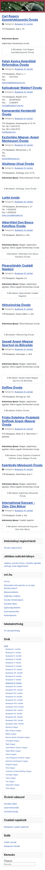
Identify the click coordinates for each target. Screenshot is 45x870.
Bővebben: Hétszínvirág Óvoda (19, 334)
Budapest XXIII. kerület (15, 724)
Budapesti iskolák (12, 846)
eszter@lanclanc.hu (10, 158)
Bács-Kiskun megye (13, 730)
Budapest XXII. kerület (14, 720)
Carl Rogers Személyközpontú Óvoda (20, 17)
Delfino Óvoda (12, 387)
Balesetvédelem (11, 592)
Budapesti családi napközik (16, 827)
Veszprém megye (12, 785)
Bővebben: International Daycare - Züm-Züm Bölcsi (23, 528)
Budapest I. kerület (13, 649)
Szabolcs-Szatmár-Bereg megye (18, 771)
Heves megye (11, 754)
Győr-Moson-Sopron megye (16, 747)
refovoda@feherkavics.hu (13, 82)
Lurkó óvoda (11, 197)
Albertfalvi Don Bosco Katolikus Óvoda (17, 224)
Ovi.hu (7, 581)
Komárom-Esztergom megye (17, 761)
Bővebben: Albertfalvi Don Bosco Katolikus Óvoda (23, 255)
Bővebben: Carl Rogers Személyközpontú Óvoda (22, 51)
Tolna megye (11, 778)
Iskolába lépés (10, 603)
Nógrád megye (12, 764)
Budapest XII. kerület (14, 686)
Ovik (6, 646)
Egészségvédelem (12, 607)
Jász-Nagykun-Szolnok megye (18, 758)
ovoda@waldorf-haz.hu (12, 105)
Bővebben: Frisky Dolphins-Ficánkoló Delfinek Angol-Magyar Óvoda (23, 456)
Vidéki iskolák (10, 842)
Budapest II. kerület (13, 652)
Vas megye (10, 781)
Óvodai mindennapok (13, 600)
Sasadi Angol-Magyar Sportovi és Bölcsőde (17, 343)
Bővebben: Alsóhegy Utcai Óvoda (20, 188)
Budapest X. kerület (13, 680)
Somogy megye (12, 775)
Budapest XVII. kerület (14, 703)
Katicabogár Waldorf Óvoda (22, 88)
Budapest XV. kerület (14, 697)
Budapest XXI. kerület (14, 717)
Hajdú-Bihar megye (13, 751)
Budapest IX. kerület (14, 676)
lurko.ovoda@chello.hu (12, 215)
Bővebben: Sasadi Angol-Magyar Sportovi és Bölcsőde (23, 379)
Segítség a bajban (12, 596)
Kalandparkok (10, 615)
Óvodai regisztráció (13, 548)
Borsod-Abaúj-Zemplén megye (18, 737)
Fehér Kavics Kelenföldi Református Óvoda (19, 63)
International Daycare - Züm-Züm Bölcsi (18, 504)
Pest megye (10, 768)
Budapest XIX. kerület (14, 710)
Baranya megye (12, 727)
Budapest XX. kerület (14, 714)
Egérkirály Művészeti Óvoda (22, 465)
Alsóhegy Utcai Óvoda (18, 163)
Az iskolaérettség (12, 630)
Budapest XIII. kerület (14, 690)
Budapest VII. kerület (14, 669)
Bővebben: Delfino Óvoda (17, 410)
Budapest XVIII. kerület (15, 707)
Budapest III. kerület (13, 656)
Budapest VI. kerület (14, 666)
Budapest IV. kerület (13, 659)
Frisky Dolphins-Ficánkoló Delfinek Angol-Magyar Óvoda (20, 421)
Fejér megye (10, 744)
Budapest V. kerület (13, 663)
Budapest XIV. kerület (14, 693)
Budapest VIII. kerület (14, 673)
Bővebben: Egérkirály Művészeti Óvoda (23, 494)
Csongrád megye (12, 741)
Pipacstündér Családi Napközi (17, 267)
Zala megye (10, 788)
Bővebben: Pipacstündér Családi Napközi (23, 294)
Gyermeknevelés (11, 611)
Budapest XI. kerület (14, 683)
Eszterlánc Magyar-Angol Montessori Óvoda (20, 138)
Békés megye (11, 734)
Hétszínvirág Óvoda (16, 305)
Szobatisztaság (11, 811)
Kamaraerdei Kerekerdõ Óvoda (19, 112)
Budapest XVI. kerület (14, 700)
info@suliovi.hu (9, 132)
